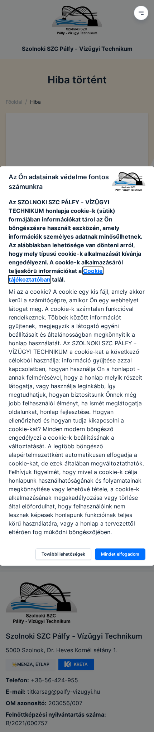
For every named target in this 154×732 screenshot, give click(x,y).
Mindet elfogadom (120, 554)
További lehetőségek (63, 554)
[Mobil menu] (141, 13)
